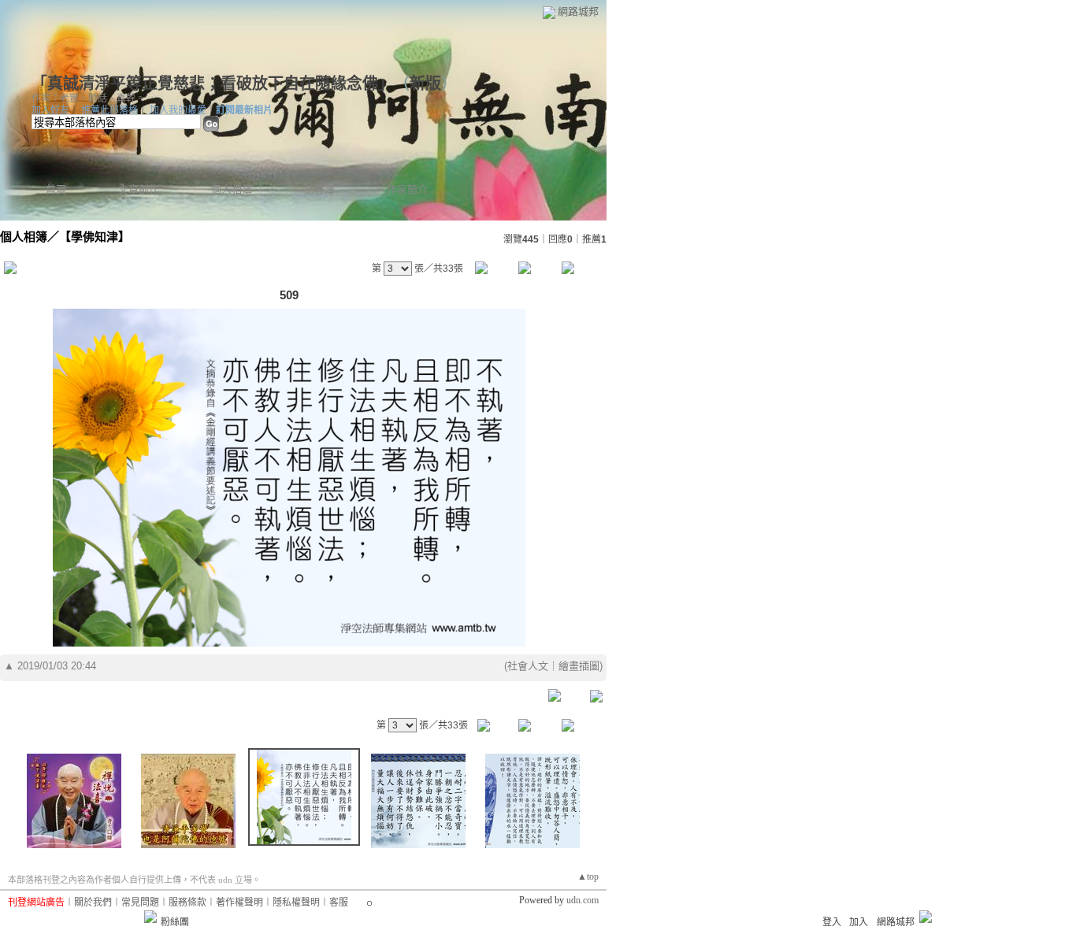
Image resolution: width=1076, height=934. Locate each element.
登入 (831, 922)
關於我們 (93, 902)
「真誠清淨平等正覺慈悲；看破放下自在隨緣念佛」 (209, 83)
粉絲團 (175, 922)
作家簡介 (407, 189)
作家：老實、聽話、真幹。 (88, 98)
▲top (588, 876)
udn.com (582, 900)
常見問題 (140, 902)
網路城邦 (578, 11)
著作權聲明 (239, 902)
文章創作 (138, 189)
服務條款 (187, 902)
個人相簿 (231, 189)
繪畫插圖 (578, 666)
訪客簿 (319, 189)
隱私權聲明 (296, 902)
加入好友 (50, 110)
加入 (858, 922)
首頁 (56, 189)
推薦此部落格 (109, 110)
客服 (338, 902)
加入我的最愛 (178, 110)
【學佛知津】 (94, 236)
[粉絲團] (150, 916)
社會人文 (527, 666)
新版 (425, 83)
